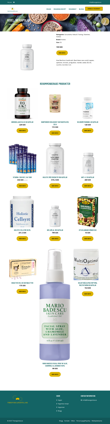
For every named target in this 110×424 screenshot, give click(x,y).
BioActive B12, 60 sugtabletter (22, 283)
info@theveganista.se (95, 2)
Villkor (73, 421)
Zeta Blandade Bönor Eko (88, 230)
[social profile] (14, 2)
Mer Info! (62, 53)
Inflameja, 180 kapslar (55, 230)
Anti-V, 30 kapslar (87, 177)
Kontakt (67, 421)
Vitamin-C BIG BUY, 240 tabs (22, 177)
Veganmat (72, 9)
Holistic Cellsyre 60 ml (22, 230)
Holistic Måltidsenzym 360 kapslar (55, 177)
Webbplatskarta (97, 421)
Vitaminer (87, 34)
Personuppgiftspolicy (83, 421)
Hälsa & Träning (77, 34)
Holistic (58, 37)
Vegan (48, 9)
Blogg (81, 9)
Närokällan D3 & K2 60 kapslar (22, 122)
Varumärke (68, 34)
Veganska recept (60, 9)
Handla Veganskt (94, 9)
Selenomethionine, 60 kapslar (87, 122)
